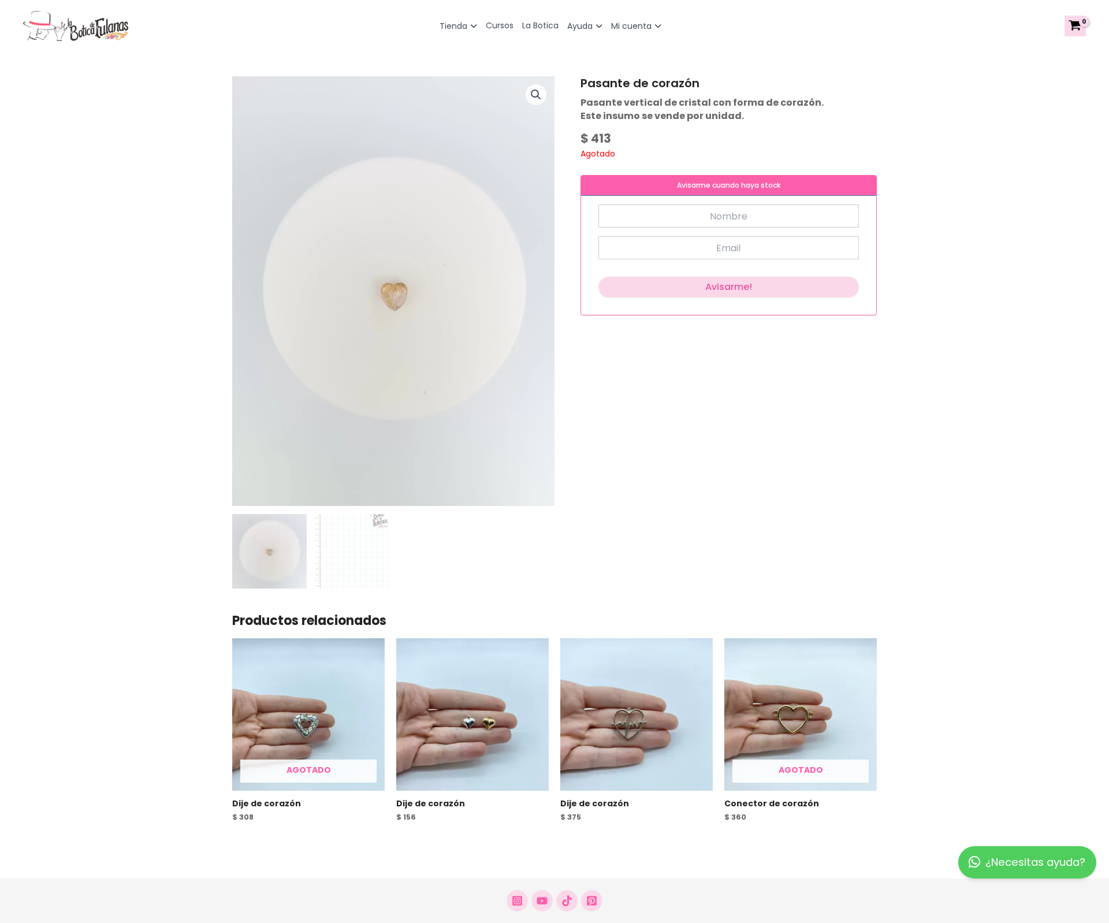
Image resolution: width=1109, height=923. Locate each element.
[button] (536, 94)
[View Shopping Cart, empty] (1075, 26)
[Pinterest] (591, 900)
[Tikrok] (567, 900)
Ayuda (580, 26)
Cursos (499, 25)
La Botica (540, 25)
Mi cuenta (631, 26)
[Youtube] (542, 900)
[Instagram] (517, 900)
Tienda (453, 26)
